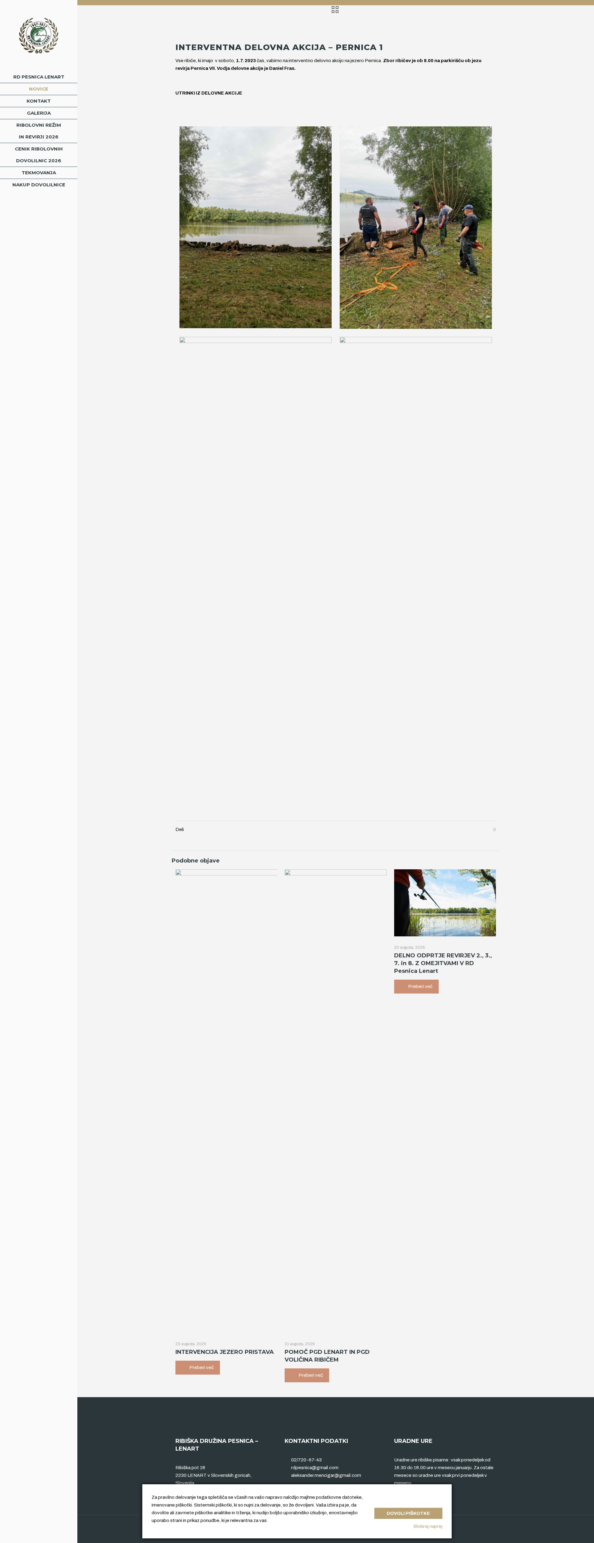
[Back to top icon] (489, 1528)
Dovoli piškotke (408, 1513)
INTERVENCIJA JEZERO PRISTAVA (224, 1352)
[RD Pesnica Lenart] (38, 35)
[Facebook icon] (39, 1534)
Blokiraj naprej (427, 1526)
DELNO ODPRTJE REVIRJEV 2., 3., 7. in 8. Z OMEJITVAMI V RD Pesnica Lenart (443, 963)
